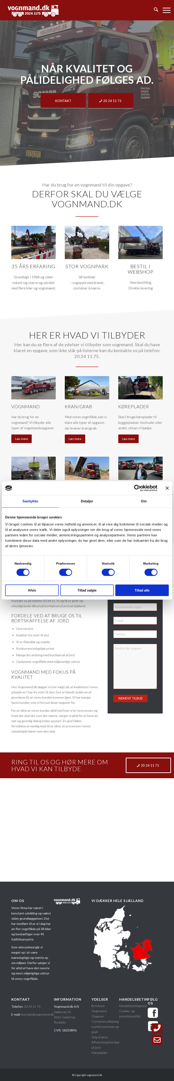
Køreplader (100, 1053)
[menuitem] (153, 10)
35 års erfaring (34, 266)
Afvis (32, 590)
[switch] (65, 572)
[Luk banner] (167, 488)
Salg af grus (100, 1037)
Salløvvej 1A (62, 1012)
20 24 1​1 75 (32, 1006)
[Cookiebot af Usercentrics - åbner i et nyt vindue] (137, 488)
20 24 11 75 (51, 601)
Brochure (98, 1006)
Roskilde (60, 1022)
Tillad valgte (87, 590)
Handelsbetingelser (133, 1006)
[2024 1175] (157, 1028)
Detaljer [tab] (87, 501)
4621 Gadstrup (64, 1017)
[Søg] (153, 10)
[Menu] (164, 10)
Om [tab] (144, 501)
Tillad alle (142, 590)
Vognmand (99, 1011)
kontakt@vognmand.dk (37, 1014)
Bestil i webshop (140, 269)
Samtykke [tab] (30, 501)
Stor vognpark (87, 266)
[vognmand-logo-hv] (33, 10)
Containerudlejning (105, 1021)
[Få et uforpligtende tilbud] (157, 1040)
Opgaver (98, 1016)
